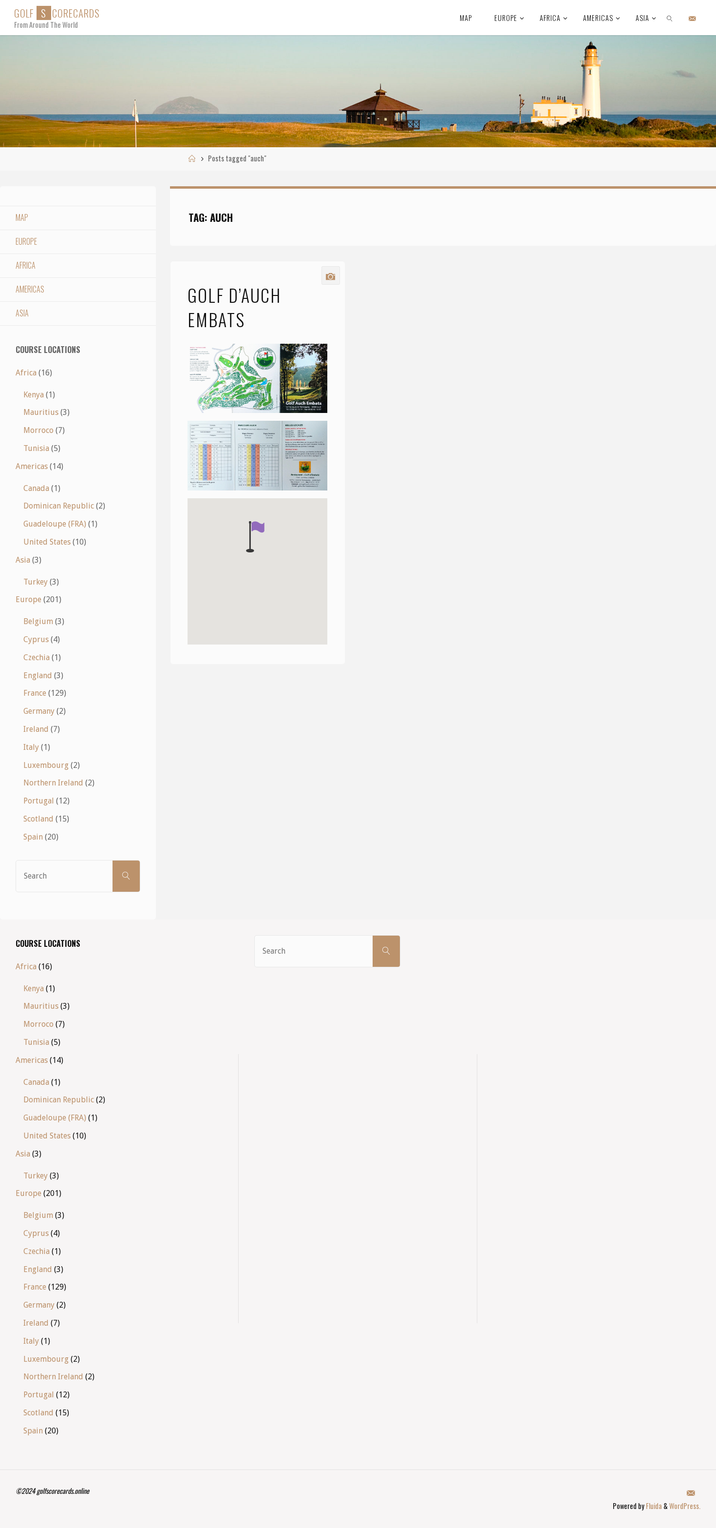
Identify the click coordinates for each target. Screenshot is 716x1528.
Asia (22, 313)
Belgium (38, 621)
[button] (255, 536)
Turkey (35, 582)
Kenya (33, 394)
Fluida (653, 1506)
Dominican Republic (58, 505)
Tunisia (36, 448)
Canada (36, 488)
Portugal (38, 800)
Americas (30, 289)
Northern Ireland (53, 782)
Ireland (36, 729)
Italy (31, 747)
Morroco (38, 430)
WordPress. (684, 1506)
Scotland (38, 818)
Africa (26, 265)
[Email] (692, 18)
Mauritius (40, 412)
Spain (33, 837)
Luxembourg (46, 765)
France (34, 693)
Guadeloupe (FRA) (54, 524)
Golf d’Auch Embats (234, 307)
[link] (669, 17)
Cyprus (36, 639)
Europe (26, 241)
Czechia (36, 657)
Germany (39, 711)
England (37, 675)
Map (22, 217)
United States (47, 542)
